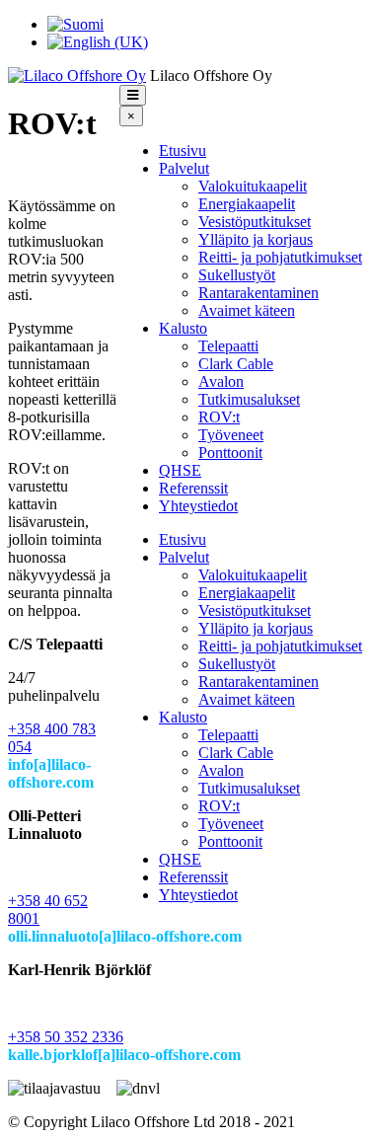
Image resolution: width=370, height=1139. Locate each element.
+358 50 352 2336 (65, 1036)
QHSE (180, 470)
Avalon (221, 381)
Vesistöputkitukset (254, 221)
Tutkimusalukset (249, 399)
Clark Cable (235, 363)
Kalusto (183, 328)
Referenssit (193, 488)
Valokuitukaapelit (252, 186)
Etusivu (182, 150)
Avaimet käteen (246, 310)
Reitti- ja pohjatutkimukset (280, 257)
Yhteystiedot (198, 505)
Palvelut (184, 168)
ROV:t (219, 417)
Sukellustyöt (236, 274)
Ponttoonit (230, 452)
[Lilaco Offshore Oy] (77, 75)
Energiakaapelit (246, 203)
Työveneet (230, 434)
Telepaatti (228, 346)
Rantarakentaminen (258, 292)
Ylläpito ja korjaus (255, 239)
